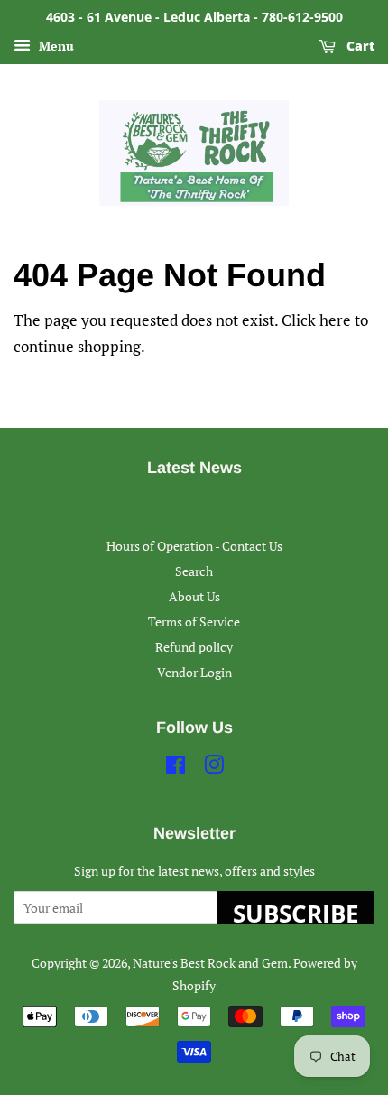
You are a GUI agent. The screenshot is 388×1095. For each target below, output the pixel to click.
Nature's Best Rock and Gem (210, 962)
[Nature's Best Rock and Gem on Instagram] (214, 767)
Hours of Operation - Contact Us (194, 545)
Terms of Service (194, 621)
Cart (358, 45)
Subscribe (296, 910)
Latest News (194, 468)
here (335, 320)
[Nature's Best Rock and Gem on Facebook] (175, 767)
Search (194, 571)
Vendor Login (194, 672)
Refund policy (194, 646)
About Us (194, 596)
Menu (54, 45)
